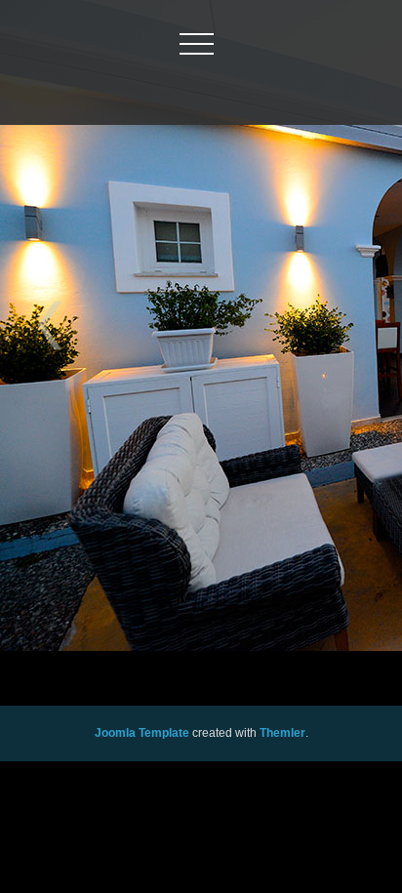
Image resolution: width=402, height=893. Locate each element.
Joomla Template (142, 733)
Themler (282, 733)
